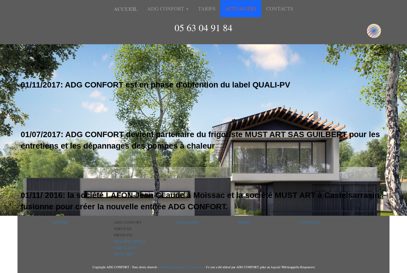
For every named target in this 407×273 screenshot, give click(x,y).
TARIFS (207, 8)
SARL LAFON (126, 247)
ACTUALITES (241, 8)
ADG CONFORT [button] (166, 8)
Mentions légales (171, 267)
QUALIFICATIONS (130, 241)
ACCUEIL (60, 222)
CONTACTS (279, 8)
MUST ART (123, 253)
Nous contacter (193, 267)
